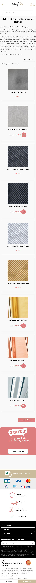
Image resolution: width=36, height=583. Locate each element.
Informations (6, 525)
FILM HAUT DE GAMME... (18, 92)
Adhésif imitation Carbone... (18, 206)
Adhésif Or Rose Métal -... (18, 360)
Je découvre (16, 451)
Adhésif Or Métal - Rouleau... (18, 320)
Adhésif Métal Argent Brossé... (18, 129)
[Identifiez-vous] (31, 4)
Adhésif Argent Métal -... (18, 400)
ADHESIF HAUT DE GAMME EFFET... (18, 169)
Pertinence (29, 60)
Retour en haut (26, 420)
